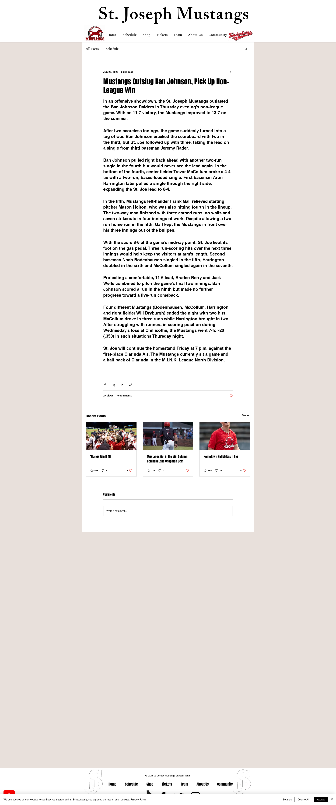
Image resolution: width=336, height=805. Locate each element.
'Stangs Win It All (100, 456)
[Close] (332, 799)
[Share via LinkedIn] (122, 384)
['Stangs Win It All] (111, 436)
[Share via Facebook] (105, 384)
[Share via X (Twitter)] (113, 384)
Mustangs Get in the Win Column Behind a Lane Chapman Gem (167, 459)
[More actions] (231, 72)
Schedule (112, 49)
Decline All (303, 799)
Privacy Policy (138, 799)
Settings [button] (287, 799)
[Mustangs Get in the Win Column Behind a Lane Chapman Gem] (168, 436)
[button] (245, 48)
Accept (321, 799)
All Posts (92, 49)
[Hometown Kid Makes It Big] (225, 436)
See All (246, 415)
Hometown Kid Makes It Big (221, 456)
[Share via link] (130, 384)
